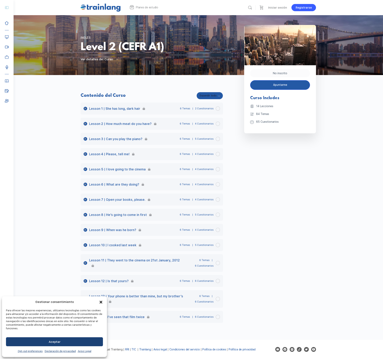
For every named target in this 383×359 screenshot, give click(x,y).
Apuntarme (280, 84)
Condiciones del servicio (184, 349)
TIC (134, 349)
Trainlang (145, 349)
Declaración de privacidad (60, 351)
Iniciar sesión (277, 7)
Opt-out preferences (30, 351)
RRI (127, 349)
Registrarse (304, 7)
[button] (101, 302)
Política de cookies (214, 349)
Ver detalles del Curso (97, 59)
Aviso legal (160, 349)
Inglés (86, 37)
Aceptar (54, 342)
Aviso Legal (84, 351)
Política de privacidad (242, 349)
